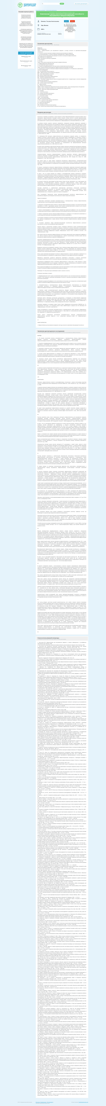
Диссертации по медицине (40, 10)
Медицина (38, 1102)
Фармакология (43, 1102)
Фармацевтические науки (26, 61)
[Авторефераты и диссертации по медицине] (27, 5)
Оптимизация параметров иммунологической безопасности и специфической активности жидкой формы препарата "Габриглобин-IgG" (26, 31)
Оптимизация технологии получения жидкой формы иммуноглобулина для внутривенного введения (26, 38)
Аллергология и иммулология (51, 10)
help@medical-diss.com (83, 1102)
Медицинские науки (26, 56)
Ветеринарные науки (26, 65)
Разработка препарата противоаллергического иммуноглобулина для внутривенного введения (26, 17)
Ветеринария (50, 1102)
